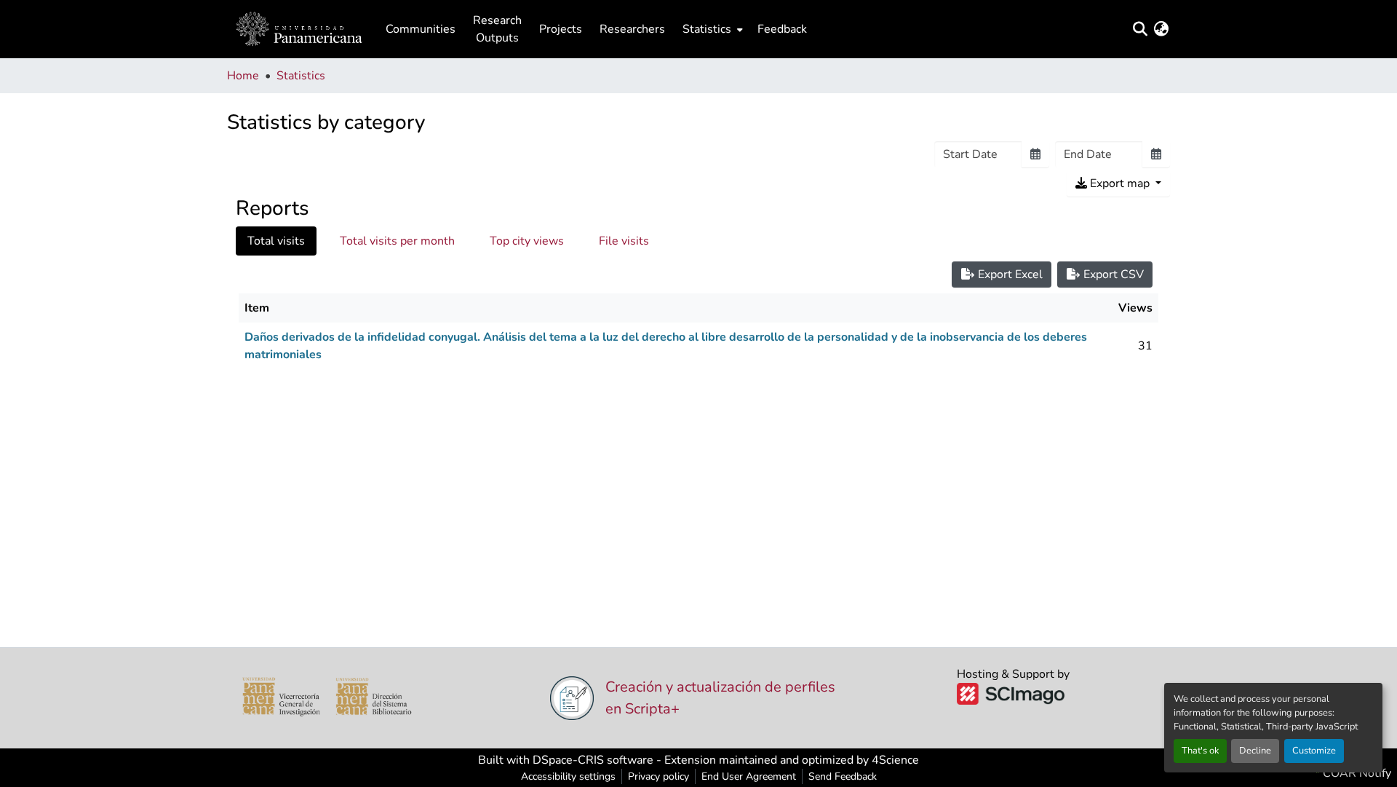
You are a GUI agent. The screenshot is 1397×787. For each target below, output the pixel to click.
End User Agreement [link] (748, 776)
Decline (1255, 750)
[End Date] (1156, 154)
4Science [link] (895, 760)
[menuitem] (711, 29)
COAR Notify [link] (1355, 773)
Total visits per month (397, 241)
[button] (299, 29)
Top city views (527, 241)
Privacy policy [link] (658, 776)
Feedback (782, 29)
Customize (1314, 750)
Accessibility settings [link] (568, 776)
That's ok (1200, 750)
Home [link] (243, 76)
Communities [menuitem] (420, 29)
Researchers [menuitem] (632, 29)
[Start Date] (1035, 154)
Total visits (276, 241)
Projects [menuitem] (560, 29)
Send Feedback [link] (842, 776)
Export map (1120, 183)
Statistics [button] (706, 29)
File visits (624, 241)
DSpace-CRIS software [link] (593, 760)
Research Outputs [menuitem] (497, 29)
